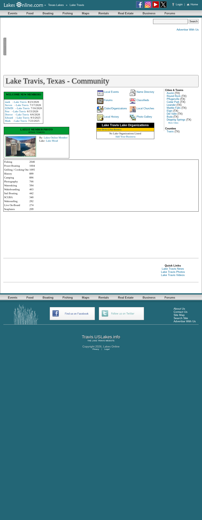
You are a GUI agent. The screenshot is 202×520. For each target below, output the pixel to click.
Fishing (68, 13)
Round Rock (174, 96)
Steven (8, 105)
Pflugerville (173, 99)
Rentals (103, 13)
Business (149, 13)
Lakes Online (111, 346)
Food (30, 13)
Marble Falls (174, 107)
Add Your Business (125, 136)
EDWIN (9, 108)
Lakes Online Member (55, 137)
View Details (102, 129)
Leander (171, 104)
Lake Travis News (173, 268)
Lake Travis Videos (173, 275)
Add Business (116, 129)
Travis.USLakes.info (101, 336)
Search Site (181, 318)
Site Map (179, 315)
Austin (170, 93)
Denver (9, 114)
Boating (48, 13)
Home (194, 4)
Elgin (169, 110)
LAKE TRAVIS (98, 341)
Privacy (96, 349)
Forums (170, 13)
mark (7, 101)
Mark (8, 120)
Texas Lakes (56, 4)
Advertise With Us (188, 29)
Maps (85, 13)
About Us (179, 308)
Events (12, 13)
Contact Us (180, 311)
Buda (170, 116)
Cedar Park (173, 101)
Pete (7, 111)
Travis (170, 131)
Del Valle (172, 113)
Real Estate (126, 13)
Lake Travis (77, 4)
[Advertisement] (78, 46)
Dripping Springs (176, 119)
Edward (9, 117)
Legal (106, 349)
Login (179, 4)
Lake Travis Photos (173, 271)
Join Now (23, 97)
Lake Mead (52, 140)
